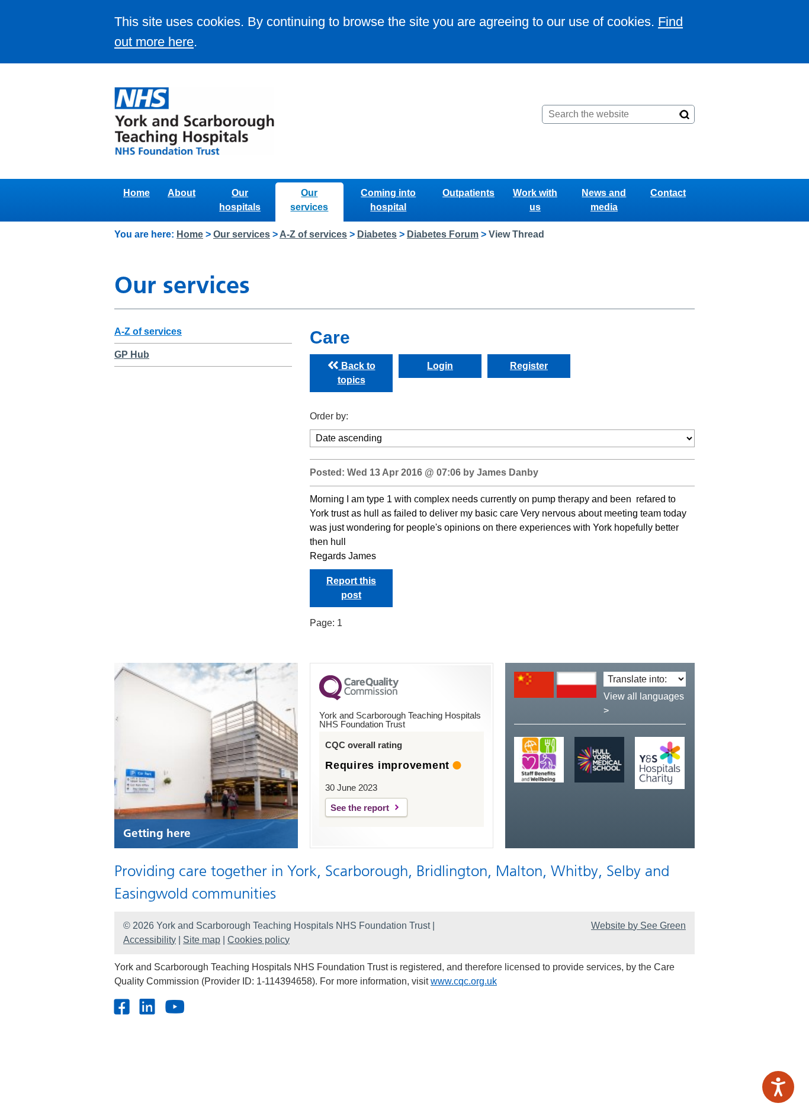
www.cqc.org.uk (464, 981)
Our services (309, 200)
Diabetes (377, 234)
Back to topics (356, 373)
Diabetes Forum (443, 234)
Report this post (351, 588)
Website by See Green (638, 926)
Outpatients (468, 193)
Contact (668, 193)
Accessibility (149, 940)
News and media (604, 200)
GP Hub (131, 354)
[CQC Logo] (359, 697)
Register (529, 366)
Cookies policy (258, 940)
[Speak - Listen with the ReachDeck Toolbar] (778, 1087)
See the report (359, 808)
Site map (201, 940)
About (181, 193)
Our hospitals (240, 200)
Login (440, 366)
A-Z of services (313, 234)
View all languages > (643, 703)
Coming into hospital (388, 200)
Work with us (535, 200)
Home (136, 193)
